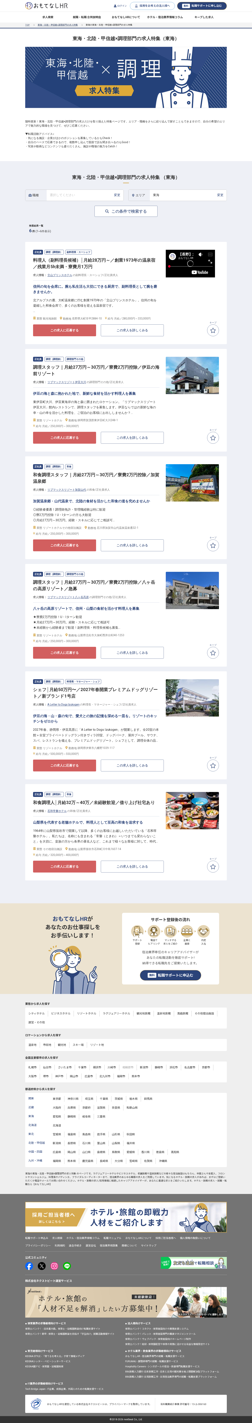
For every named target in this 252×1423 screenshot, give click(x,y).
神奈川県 (73, 1098)
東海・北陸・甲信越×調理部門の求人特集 (58, 25)
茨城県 (119, 1098)
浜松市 (174, 1067)
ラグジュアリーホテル (116, 1013)
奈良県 (116, 1107)
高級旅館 (182, 1013)
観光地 (62, 1044)
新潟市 (144, 1067)
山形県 (116, 1134)
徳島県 (160, 1152)
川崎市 (112, 1067)
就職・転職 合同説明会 (87, 17)
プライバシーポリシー (38, 1245)
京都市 (206, 1067)
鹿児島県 (87, 1161)
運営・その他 (36, 1022)
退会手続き (75, 1245)
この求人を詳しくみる (132, 330)
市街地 (47, 1044)
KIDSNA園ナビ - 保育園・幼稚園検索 (44, 1366)
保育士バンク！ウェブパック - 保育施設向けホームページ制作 (158, 1339)
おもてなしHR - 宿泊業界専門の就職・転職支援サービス (154, 1356)
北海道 (57, 1125)
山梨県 (116, 1143)
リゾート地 (97, 1044)
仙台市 (47, 1067)
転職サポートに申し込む (203, 5)
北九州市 (104, 1076)
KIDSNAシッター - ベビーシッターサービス (47, 1361)
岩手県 (101, 1134)
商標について (129, 1245)
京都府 (86, 1107)
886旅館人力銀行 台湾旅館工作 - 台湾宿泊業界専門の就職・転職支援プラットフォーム (171, 1376)
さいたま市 (65, 1067)
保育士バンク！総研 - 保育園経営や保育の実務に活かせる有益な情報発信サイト (167, 1344)
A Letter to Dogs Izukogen (63, 704)
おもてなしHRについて (126, 17)
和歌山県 (132, 1107)
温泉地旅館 (164, 1013)
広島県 (57, 1152)
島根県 (101, 1152)
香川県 (145, 1152)
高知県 (175, 1152)
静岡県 (72, 1116)
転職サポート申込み (36, 1238)
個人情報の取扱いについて (195, 1238)
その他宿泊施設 (204, 1013)
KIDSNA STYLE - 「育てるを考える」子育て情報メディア (55, 1356)
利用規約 (60, 1245)
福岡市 (121, 1076)
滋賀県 (101, 1107)
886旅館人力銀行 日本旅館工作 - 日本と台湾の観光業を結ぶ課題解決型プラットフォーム (172, 1371)
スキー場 (78, 1044)
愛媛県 (131, 1152)
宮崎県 (133, 1161)
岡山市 (74, 1076)
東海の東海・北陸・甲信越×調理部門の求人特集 (50, 1173)
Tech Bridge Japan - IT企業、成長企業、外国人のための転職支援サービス (64, 1389)
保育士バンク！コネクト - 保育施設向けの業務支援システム (157, 1328)
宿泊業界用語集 (109, 1245)
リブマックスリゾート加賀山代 (66, 489)
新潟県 (57, 1143)
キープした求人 (204, 17)
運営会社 (91, 1245)
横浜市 (97, 1067)
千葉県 (104, 1098)
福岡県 (57, 1161)
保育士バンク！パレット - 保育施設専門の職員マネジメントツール (160, 1334)
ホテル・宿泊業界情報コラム (165, 17)
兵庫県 (72, 1107)
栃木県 (133, 1098)
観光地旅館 (143, 1013)
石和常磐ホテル (57, 810)
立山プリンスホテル (59, 275)
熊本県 (72, 1161)
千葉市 (82, 1067)
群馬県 (148, 1098)
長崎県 (104, 1161)
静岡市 (159, 1067)
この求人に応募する (64, 330)
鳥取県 (116, 1152)
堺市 (46, 1076)
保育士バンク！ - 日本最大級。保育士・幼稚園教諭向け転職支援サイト (62, 1328)
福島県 (72, 1134)
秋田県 (131, 1134)
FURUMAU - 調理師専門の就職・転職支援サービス (151, 1361)
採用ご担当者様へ (166, 1238)
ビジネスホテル (60, 1013)
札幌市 (32, 1067)
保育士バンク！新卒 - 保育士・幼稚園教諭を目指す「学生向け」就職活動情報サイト (70, 1334)
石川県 (86, 1143)
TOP (27, 25)
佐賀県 (148, 1161)
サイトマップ (148, 1245)
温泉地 (32, 1044)
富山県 (101, 1143)
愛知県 (57, 1116)
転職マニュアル (112, 1238)
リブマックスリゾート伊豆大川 (66, 382)
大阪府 (57, 1107)
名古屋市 (189, 1067)
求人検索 (47, 17)
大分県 (119, 1161)
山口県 (86, 1152)
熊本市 (136, 1076)
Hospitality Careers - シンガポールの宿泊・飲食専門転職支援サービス (162, 1366)
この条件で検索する (129, 211)
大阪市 (32, 1076)
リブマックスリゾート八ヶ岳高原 (68, 597)
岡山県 (72, 1152)
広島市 (89, 1076)
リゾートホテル (86, 1013)
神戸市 (59, 1076)
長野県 (72, 1143)
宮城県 (57, 1134)
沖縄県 (163, 1161)
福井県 (131, 1143)
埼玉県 (89, 1098)
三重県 (101, 1116)
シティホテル (36, 1013)
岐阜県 (86, 1116)
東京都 (57, 1098)
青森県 (86, 1134)
